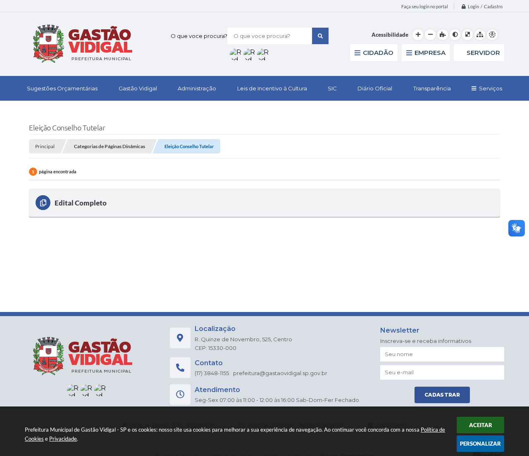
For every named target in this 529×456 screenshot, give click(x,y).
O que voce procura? (199, 36)
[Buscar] (320, 36)
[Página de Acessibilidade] (492, 34)
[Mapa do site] (479, 34)
